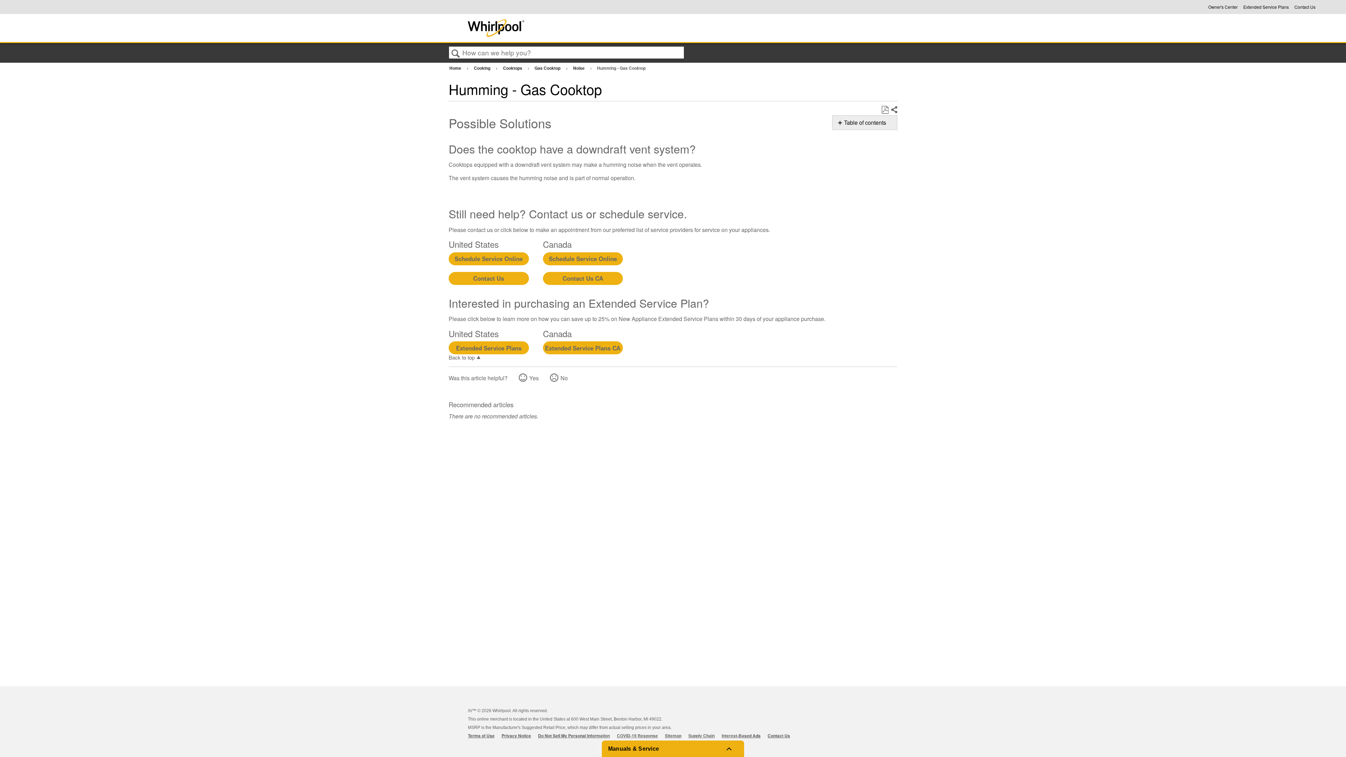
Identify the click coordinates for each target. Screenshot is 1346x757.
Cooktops (513, 68)
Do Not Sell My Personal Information (574, 735)
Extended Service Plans (1266, 7)
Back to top (462, 357)
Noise (579, 68)
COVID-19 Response (637, 735)
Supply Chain (701, 735)
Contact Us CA (583, 278)
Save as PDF (885, 110)
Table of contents (865, 122)
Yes (534, 378)
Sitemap (673, 735)
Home (455, 68)
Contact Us (1305, 7)
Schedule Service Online (489, 258)
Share (893, 110)
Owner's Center (1223, 7)
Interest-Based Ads (741, 735)
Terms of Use (481, 735)
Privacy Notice (516, 735)
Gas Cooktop (548, 68)
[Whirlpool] (547, 28)
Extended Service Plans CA (582, 348)
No (564, 378)
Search (456, 53)
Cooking (482, 68)
